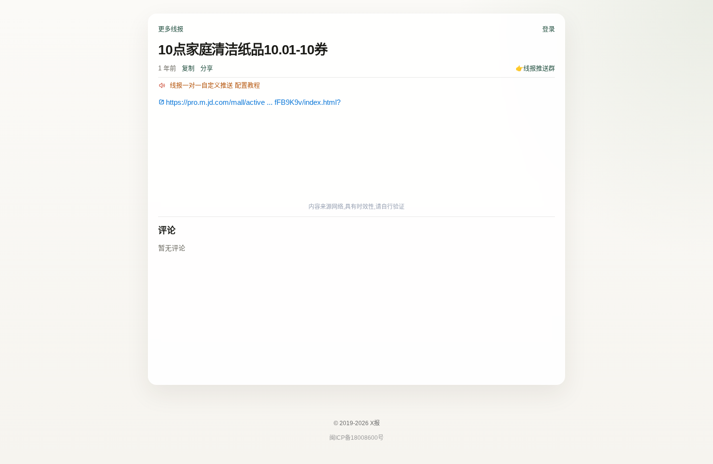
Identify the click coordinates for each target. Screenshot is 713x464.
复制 (188, 68)
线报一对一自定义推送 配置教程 (215, 85)
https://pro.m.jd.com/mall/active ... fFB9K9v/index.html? (253, 102)
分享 (206, 68)
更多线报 (170, 29)
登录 (548, 29)
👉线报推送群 (535, 68)
